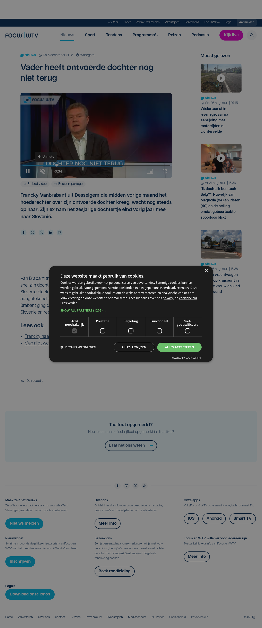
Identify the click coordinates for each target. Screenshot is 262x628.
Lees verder (68, 303)
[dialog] (131, 314)
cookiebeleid (188, 298)
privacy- (168, 298)
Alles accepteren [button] (179, 347)
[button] (131, 310)
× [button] (206, 270)
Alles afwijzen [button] (134, 347)
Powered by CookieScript (186, 357)
